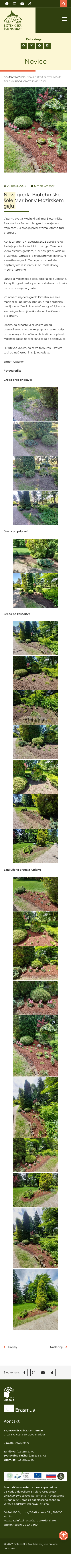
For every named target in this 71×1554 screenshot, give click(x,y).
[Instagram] (14, 3)
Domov (8, 77)
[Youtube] (22, 3)
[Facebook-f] (24, 1372)
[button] (63, 3)
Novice (35, 61)
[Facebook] (7, 3)
